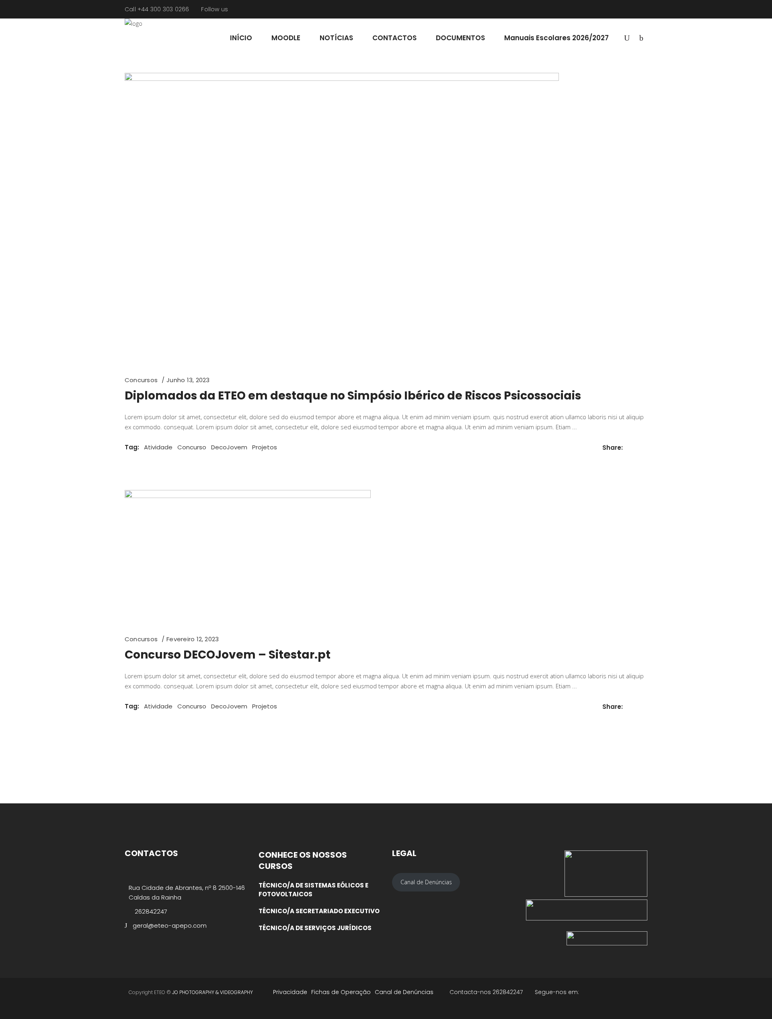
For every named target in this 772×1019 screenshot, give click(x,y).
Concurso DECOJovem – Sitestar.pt (228, 655)
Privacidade (290, 992)
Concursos (141, 380)
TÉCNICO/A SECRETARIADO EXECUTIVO (319, 911)
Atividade (158, 447)
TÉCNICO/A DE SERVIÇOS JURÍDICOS (315, 928)
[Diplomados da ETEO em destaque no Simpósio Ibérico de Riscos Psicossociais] (342, 217)
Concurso (191, 447)
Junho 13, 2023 (187, 380)
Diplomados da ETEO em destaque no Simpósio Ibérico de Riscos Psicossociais (353, 395)
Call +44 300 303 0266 (157, 9)
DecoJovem (229, 447)
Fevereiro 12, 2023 (192, 639)
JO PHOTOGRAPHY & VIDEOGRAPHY (212, 992)
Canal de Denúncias (404, 992)
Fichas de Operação (341, 992)
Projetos (264, 447)
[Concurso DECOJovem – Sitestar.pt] (248, 556)
